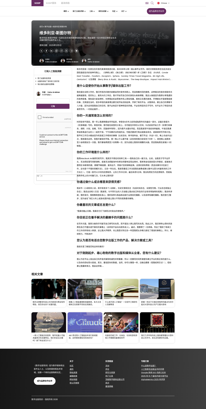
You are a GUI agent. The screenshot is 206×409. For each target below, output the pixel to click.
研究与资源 (102, 11)
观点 (107, 383)
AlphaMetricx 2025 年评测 (153, 379)
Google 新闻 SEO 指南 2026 (153, 372)
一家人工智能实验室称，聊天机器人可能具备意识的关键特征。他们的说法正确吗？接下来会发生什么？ (49, 338)
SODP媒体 (51, 3)
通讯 (71, 369)
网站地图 (73, 379)
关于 (122, 11)
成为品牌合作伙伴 (156, 11)
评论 (107, 369)
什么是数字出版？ (148, 365)
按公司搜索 (74, 383)
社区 (113, 11)
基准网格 (65, 3)
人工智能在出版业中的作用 (152, 369)
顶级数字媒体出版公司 (114, 379)
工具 (91, 11)
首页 (41, 26)
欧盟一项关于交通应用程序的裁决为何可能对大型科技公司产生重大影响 (157, 303)
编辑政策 (73, 376)
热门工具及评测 (78, 11)
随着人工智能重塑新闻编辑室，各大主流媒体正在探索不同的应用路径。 (85, 303)
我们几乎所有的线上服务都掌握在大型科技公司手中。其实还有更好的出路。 (157, 336)
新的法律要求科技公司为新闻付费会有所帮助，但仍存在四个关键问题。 (49, 303)
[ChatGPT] (56, 51)
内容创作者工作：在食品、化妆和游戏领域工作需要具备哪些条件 (121, 336)
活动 (107, 365)
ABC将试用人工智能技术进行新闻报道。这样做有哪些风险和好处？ (83, 336)
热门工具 (109, 376)
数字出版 (48, 26)
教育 (65, 11)
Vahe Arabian (51, 62)
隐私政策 (73, 372)
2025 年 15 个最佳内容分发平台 (154, 376)
